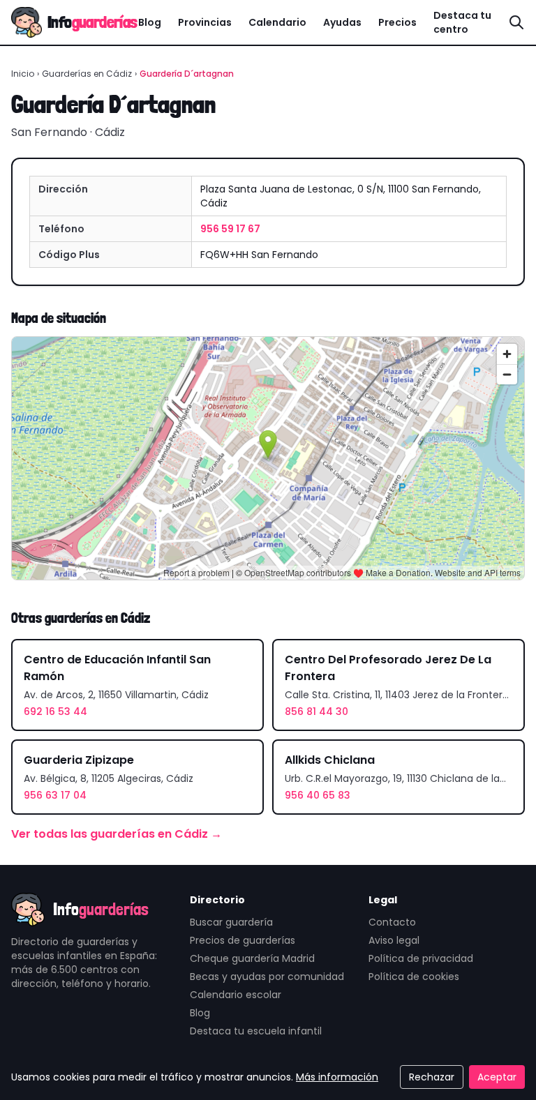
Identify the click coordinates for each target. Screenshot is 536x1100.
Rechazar (431, 1077)
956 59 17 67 (230, 229)
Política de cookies (413, 977)
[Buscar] (516, 22)
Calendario (277, 22)
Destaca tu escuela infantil (256, 1031)
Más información (337, 1077)
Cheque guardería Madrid (252, 958)
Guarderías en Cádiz (87, 74)
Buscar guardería (231, 922)
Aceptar (496, 1077)
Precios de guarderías (242, 940)
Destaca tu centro (462, 22)
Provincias (205, 22)
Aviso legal (393, 940)
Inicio (22, 74)
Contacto (392, 922)
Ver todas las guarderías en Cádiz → (116, 834)
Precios (397, 22)
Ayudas (342, 22)
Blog (149, 22)
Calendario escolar (235, 995)
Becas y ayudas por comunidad (267, 977)
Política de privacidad (420, 958)
